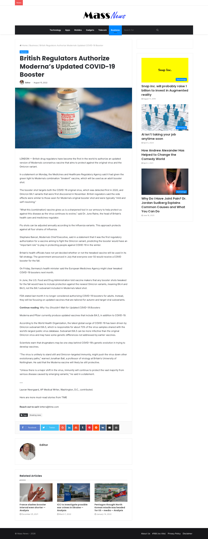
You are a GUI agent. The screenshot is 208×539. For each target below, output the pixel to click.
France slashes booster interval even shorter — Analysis (33, 507)
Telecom (102, 30)
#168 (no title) (159, 533)
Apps (67, 30)
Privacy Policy (174, 533)
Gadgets (90, 30)
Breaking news (35, 415)
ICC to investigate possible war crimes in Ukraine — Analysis (72, 507)
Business (115, 30)
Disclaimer (187, 533)
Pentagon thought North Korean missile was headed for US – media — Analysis (110, 507)
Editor (27, 82)
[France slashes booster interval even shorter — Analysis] (36, 492)
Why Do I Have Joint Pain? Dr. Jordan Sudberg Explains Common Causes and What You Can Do (163, 204)
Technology (55, 30)
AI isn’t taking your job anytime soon (158, 136)
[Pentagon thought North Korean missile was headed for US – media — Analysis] (111, 492)
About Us (145, 533)
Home (24, 45)
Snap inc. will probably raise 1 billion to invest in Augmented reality (164, 90)
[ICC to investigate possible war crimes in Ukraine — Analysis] (73, 492)
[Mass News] (104, 15)
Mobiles (78, 30)
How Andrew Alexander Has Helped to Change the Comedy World (162, 154)
